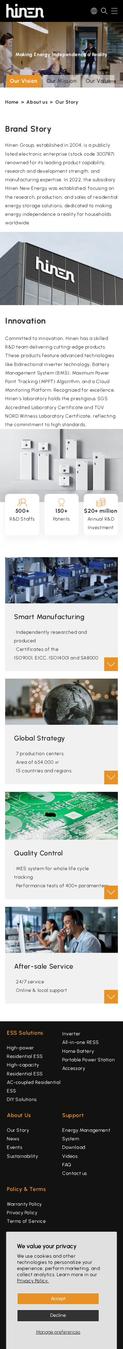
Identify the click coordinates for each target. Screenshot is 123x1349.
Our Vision (24, 81)
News (13, 1139)
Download (73, 1147)
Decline (58, 1315)
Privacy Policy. (33, 1281)
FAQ (66, 1165)
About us (36, 102)
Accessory (73, 1068)
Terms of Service (26, 1221)
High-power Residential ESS (25, 1052)
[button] (104, 11)
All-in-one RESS (80, 1042)
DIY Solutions (22, 1099)
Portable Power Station (88, 1060)
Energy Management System (86, 1134)
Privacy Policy (22, 1213)
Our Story (66, 102)
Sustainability (22, 1156)
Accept (58, 1298)
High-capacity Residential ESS (25, 1069)
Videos (70, 1156)
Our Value (98, 81)
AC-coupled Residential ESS (33, 1086)
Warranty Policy (24, 1204)
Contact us (74, 1173)
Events (15, 1147)
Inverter (71, 1034)
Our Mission (61, 81)
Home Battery (78, 1051)
